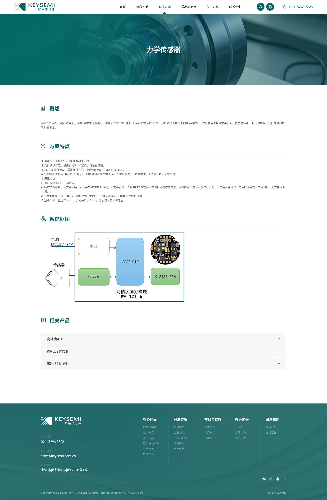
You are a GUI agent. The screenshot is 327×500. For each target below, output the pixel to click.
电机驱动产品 (151, 443)
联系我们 (235, 7)
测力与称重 (180, 438)
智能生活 (179, 448)
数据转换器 (150, 427)
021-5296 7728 (52, 441)
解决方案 (165, 7)
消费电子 (179, 443)
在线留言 (271, 432)
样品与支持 (188, 7)
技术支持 (209, 427)
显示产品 (148, 448)
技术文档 (209, 438)
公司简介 (240, 427)
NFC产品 (148, 438)
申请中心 (281, 493)
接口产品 (148, 432)
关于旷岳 (213, 7)
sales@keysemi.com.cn (58, 456)
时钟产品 (148, 454)
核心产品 (142, 7)
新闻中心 (240, 432)
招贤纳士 (240, 438)
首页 (123, 7)
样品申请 (209, 432)
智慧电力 (179, 427)
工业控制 (179, 432)
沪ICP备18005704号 (132, 492)
